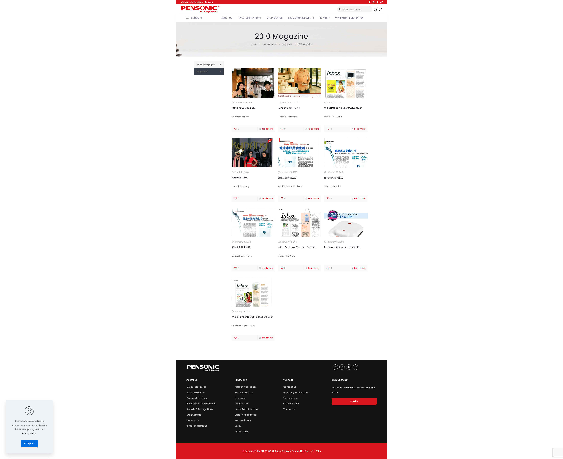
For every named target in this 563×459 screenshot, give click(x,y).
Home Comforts (244, 392)
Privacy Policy (291, 403)
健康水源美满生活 (287, 177)
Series (238, 425)
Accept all (29, 443)
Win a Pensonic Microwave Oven (343, 108)
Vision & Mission (195, 392)
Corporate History (196, 398)
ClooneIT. (309, 451)
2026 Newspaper (209, 64)
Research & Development (200, 403)
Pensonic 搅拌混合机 (289, 108)
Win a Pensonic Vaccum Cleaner (297, 247)
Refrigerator (242, 403)
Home (254, 44)
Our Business (193, 414)
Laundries (240, 398)
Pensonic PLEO (240, 177)
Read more (267, 128)
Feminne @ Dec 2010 (243, 108)
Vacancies (289, 409)
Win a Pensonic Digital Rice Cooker (252, 317)
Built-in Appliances (245, 414)
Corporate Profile (196, 386)
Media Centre (270, 44)
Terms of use (290, 398)
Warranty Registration (296, 392)
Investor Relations (196, 425)
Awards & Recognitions (199, 409)
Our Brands (192, 420)
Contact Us (289, 386)
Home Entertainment (247, 409)
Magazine (287, 44)
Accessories (242, 431)
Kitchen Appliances (246, 386)
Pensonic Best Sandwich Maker (342, 247)
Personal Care (243, 420)
